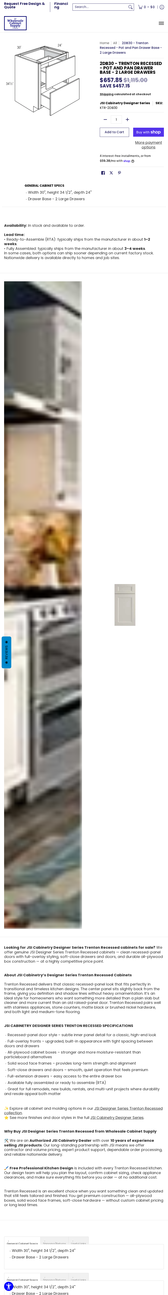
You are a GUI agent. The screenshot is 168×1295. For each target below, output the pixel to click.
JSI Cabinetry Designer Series (125, 103)
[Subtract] (105, 119)
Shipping (107, 94)
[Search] (130, 7)
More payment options (148, 145)
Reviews (6, 652)
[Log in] (162, 7)
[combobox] (100, 7)
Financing (61, 5)
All (115, 43)
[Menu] (161, 23)
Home (104, 43)
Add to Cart (114, 132)
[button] (103, 173)
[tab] (22, 1240)
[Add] (127, 119)
